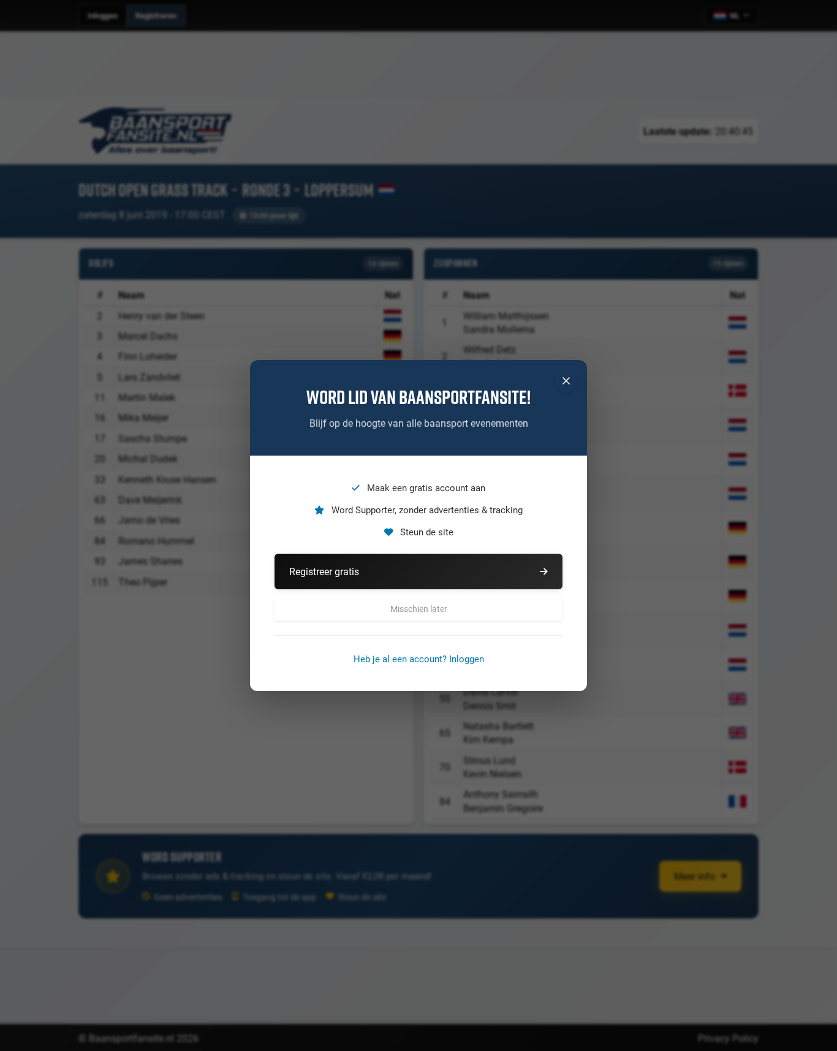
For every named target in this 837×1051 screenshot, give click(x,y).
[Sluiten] (566, 381)
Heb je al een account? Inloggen (419, 658)
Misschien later (418, 608)
